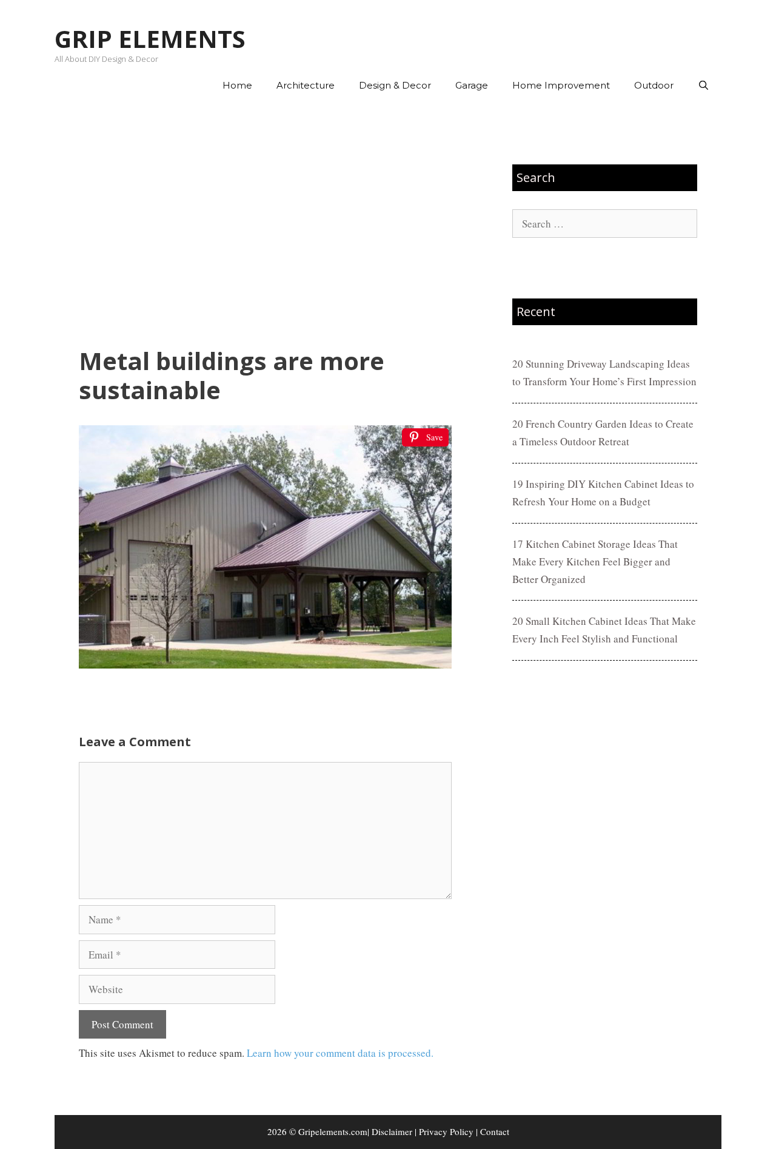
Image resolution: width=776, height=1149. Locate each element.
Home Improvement (561, 85)
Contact (494, 1131)
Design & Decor (395, 85)
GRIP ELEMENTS (150, 38)
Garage (471, 85)
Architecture (305, 85)
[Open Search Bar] (703, 85)
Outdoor (654, 85)
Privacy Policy (446, 1131)
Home (237, 85)
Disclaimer (392, 1131)
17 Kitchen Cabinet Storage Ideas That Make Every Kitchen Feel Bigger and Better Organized (595, 561)
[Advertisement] (265, 225)
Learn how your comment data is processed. (340, 1053)
